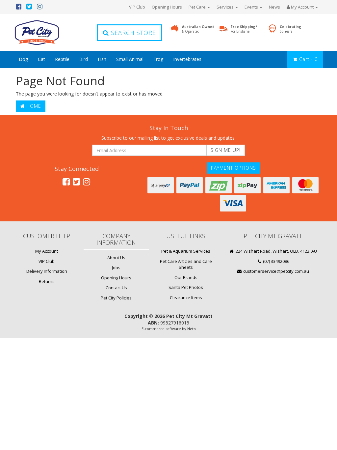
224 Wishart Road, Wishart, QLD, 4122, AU (276, 251)
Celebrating (290, 29)
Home (33, 106)
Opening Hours (167, 7)
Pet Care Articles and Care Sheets (186, 264)
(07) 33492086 (275, 261)
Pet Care (198, 7)
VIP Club (137, 7)
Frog (158, 59)
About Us (116, 258)
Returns (47, 281)
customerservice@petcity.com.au (275, 271)
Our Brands (185, 277)
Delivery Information (46, 271)
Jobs (116, 267)
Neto (191, 328)
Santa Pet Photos (185, 287)
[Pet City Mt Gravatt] (47, 32)
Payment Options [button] (233, 168)
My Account (46, 251)
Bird (83, 59)
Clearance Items (186, 297)
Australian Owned (198, 29)
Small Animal (129, 59)
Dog (23, 59)
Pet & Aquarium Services (185, 251)
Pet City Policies (116, 298)
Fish (102, 59)
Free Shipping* (244, 29)
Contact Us (116, 288)
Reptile (62, 59)
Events (252, 7)
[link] (66, 181)
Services (226, 7)
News (274, 7)
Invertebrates (187, 59)
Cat (41, 59)
